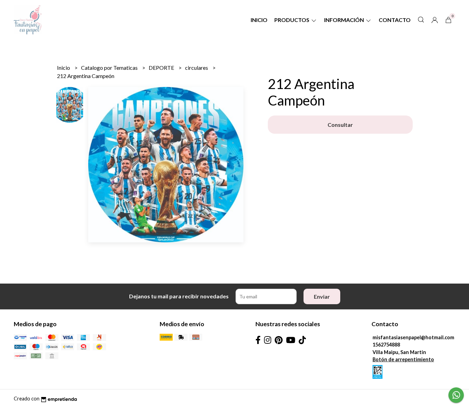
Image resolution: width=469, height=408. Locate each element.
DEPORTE (162, 67)
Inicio (259, 19)
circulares (197, 67)
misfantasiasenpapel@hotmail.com (413, 337)
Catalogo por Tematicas (110, 67)
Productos (292, 19)
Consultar (340, 124)
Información (344, 19)
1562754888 (386, 345)
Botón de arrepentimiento (403, 359)
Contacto (395, 19)
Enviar (322, 296)
